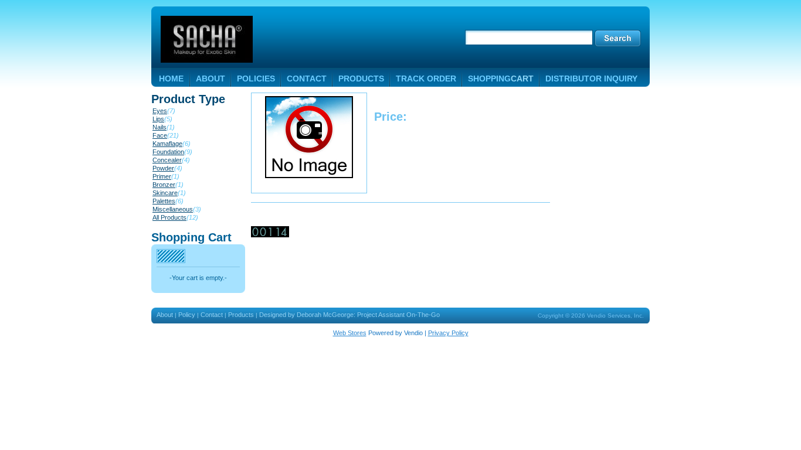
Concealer (167, 159)
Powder (163, 168)
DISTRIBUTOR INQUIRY (591, 78)
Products (241, 314)
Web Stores (349, 332)
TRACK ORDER (426, 78)
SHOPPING (501, 78)
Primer (161, 176)
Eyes (159, 110)
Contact (212, 314)
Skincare (165, 192)
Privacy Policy (448, 332)
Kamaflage (167, 143)
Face (159, 135)
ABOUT (210, 78)
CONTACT (307, 78)
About (165, 314)
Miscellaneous (172, 209)
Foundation (168, 151)
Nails (159, 127)
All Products (169, 217)
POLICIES (256, 78)
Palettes (163, 200)
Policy (186, 314)
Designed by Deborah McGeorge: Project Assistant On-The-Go (349, 314)
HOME (171, 78)
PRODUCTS (361, 78)
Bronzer (163, 184)
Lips (158, 118)
